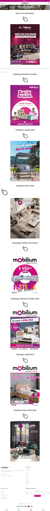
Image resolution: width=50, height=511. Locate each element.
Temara (27, 475)
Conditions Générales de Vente (5, 498)
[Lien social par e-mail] (24, 1)
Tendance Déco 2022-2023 (25, 410)
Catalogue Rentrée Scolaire (25, 74)
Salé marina (27, 480)
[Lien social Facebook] (23, 1)
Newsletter (37, 490)
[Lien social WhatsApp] (27, 1)
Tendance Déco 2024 (25, 185)
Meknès (27, 469)
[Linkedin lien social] (25, 1)
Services (2, 490)
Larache (27, 472)
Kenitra (27, 473)
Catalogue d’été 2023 (25, 354)
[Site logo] (25, 3)
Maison (22, 8)
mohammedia (28, 470)
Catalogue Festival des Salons (25, 243)
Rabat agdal (27, 482)
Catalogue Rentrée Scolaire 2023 (25, 298)
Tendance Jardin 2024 (25, 130)
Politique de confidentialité (5, 495)
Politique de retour (3, 496)
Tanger (27, 484)
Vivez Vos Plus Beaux (25, 13)
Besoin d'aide (3, 491)
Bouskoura (27, 477)
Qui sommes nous (3, 493)
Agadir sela (27, 479)
